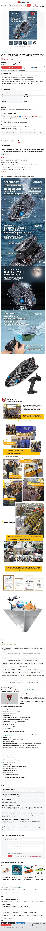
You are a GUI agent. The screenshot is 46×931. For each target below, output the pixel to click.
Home (2, 8)
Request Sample (22, 70)
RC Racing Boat (15, 906)
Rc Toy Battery (20, 915)
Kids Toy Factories (33, 912)
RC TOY (35, 889)
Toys (5, 8)
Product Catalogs (18, 887)
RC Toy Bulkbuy (11, 918)
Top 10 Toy (41, 915)
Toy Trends (4, 918)
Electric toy (25, 894)
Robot (24, 892)
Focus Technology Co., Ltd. (14, 927)
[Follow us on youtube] (42, 923)
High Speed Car (36, 734)
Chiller (12, 735)
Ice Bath (6, 735)
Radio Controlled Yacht (25, 906)
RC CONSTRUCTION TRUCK (6, 889)
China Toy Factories (5, 912)
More (2, 920)
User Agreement (29, 927)
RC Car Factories (25, 912)
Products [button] (12, 5)
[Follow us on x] (38, 923)
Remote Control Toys (12, 8)
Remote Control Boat (6, 906)
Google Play (11, 923)
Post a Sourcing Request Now (34, 856)
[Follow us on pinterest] (44, 923)
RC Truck (18, 734)
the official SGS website (29, 689)
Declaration (35, 927)
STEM (13, 894)
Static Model (3, 894)
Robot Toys (22, 734)
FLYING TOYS (14, 892)
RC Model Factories (15, 912)
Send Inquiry (12, 67)
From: (7, 839)
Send (10, 856)
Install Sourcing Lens (7, 925)
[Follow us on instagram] (40, 923)
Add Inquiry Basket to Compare (23, 46)
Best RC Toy (12, 915)
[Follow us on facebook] (37, 923)
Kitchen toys (25, 889)
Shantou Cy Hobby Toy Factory (10, 57)
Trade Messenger (20, 923)
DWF (9, 735)
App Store (4, 923)
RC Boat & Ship (19, 8)
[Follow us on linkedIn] (32, 925)
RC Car (10, 734)
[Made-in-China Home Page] (23, 2)
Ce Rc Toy (35, 915)
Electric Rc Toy (27, 915)
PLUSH (35, 894)
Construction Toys (28, 734)
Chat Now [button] (35, 67)
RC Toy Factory (5, 915)
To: (7, 842)
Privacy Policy (41, 927)
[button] (2, 2)
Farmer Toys (3, 892)
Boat (35, 892)
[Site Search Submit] (29, 5)
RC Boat (14, 734)
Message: (6, 846)
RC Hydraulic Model (15, 889)
